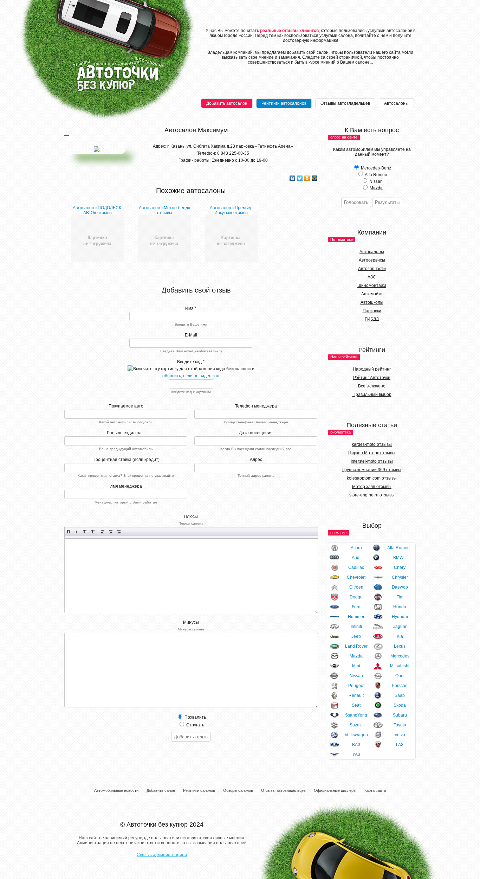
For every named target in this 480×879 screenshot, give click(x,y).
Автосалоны (396, 103)
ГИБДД (372, 319)
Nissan (356, 675)
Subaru (400, 715)
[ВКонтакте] (292, 178)
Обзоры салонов (238, 790)
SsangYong (356, 715)
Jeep (356, 636)
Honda (399, 606)
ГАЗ (399, 744)
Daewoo (400, 587)
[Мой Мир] (314, 178)
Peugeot (356, 685)
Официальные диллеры (335, 790)
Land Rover (356, 646)
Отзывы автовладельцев (345, 103)
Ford (356, 606)
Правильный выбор (371, 394)
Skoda (400, 705)
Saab (400, 695)
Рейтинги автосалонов (283, 103)
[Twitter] (300, 178)
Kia (400, 636)
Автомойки (372, 293)
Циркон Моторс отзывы (371, 452)
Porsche (400, 685)
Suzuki (356, 725)
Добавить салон (161, 790)
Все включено (371, 386)
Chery (400, 567)
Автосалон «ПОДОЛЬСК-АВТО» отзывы (98, 210)
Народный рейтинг (372, 369)
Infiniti (356, 626)
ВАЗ (356, 744)
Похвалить (194, 717)
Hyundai (400, 616)
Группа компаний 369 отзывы (371, 469)
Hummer (356, 616)
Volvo (400, 734)
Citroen (356, 587)
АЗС (372, 277)
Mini (356, 665)
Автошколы (372, 302)
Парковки (372, 310)
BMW (398, 557)
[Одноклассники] (307, 178)
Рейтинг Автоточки (371, 377)
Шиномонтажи (371, 285)
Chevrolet (356, 577)
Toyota (400, 725)
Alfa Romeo (398, 547)
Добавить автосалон (226, 103)
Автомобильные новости (116, 790)
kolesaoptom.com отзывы (372, 478)
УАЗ (356, 754)
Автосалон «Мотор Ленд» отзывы (164, 210)
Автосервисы (372, 260)
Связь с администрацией (162, 854)
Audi (356, 557)
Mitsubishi (399, 665)
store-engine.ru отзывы (372, 495)
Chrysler (400, 577)
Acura (356, 547)
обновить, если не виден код (190, 375)
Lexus (400, 646)
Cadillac (356, 567)
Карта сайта (375, 790)
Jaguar (400, 626)
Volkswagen (356, 734)
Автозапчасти (372, 268)
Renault (356, 695)
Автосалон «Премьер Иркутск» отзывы (231, 210)
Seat (356, 705)
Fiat (399, 597)
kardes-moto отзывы (372, 444)
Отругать (194, 725)
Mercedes (399, 656)
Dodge (356, 597)
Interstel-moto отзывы (372, 461)
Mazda (356, 656)
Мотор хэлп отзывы (371, 486)
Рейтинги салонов (199, 790)
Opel (399, 675)
